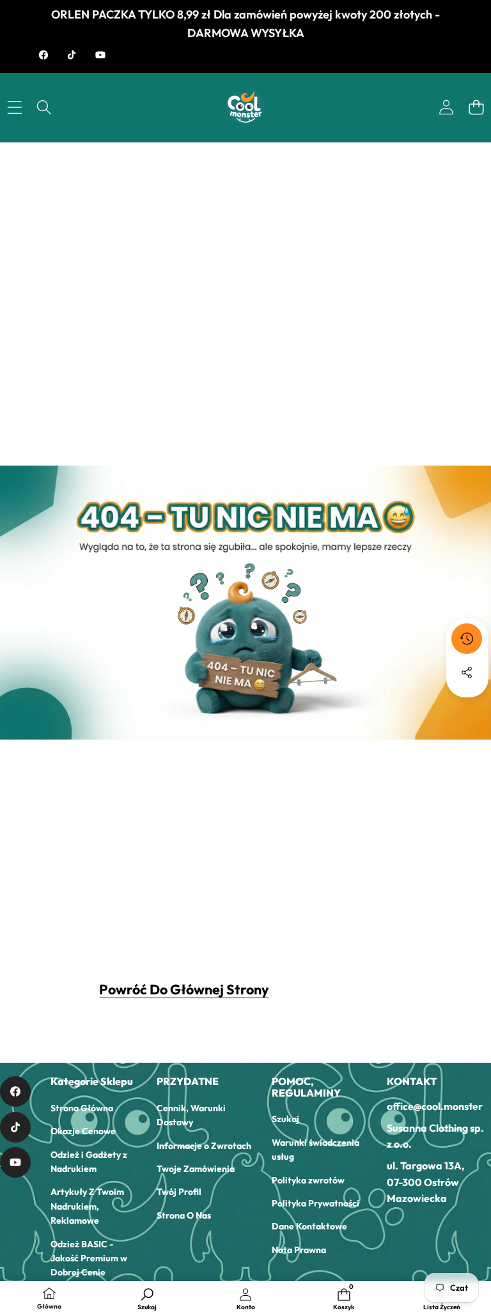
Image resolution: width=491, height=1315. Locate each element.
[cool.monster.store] (245, 108)
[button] (476, 107)
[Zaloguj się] (446, 107)
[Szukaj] (44, 107)
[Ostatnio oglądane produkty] (466, 638)
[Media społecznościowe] (466, 672)
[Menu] (14, 107)
